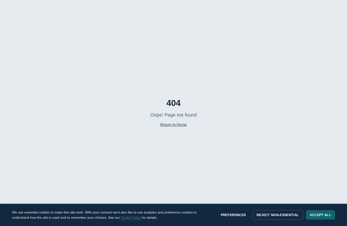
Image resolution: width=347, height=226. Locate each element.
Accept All (320, 215)
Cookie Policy (131, 217)
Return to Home (173, 125)
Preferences (233, 215)
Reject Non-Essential (278, 215)
